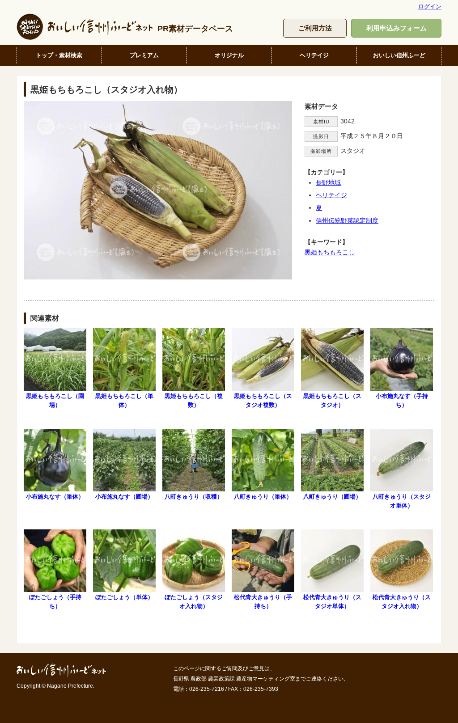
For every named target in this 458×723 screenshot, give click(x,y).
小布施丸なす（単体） (55, 496)
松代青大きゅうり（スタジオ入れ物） (402, 601)
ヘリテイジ (314, 55)
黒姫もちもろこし (330, 252)
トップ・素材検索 (59, 55)
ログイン (429, 6)
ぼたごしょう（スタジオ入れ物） (194, 601)
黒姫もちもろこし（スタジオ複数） (263, 400)
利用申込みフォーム (396, 28)
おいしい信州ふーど (399, 55)
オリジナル (229, 55)
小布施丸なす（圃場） (124, 496)
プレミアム (144, 55)
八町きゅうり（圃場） (332, 496)
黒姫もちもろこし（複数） (194, 400)
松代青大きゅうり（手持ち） (263, 601)
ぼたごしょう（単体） (124, 597)
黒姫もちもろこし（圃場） (55, 400)
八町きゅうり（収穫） (194, 496)
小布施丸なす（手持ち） (402, 400)
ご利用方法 (315, 28)
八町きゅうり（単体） (263, 496)
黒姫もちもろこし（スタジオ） (332, 400)
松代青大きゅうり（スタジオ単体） (332, 601)
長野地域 (328, 182)
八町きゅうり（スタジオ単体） (402, 500)
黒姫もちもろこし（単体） (124, 400)
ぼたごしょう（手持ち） (55, 601)
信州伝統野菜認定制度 (347, 220)
